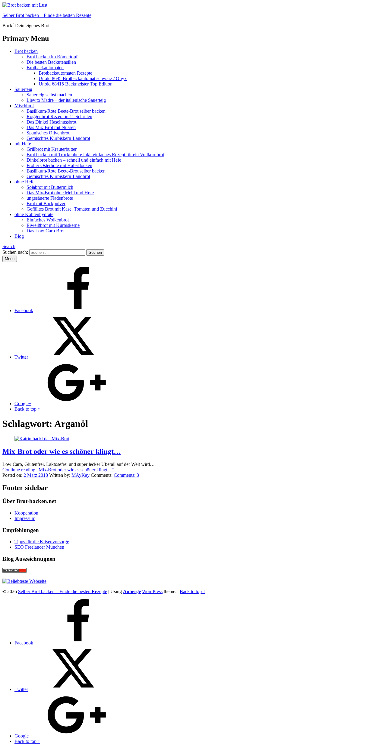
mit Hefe (22, 143)
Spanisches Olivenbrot (48, 132)
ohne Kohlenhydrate (33, 214)
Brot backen (26, 51)
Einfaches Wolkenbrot (48, 219)
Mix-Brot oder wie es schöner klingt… (61, 451)
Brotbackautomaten (45, 67)
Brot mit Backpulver (46, 203)
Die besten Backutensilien (51, 62)
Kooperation (26, 512)
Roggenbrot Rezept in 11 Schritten (59, 116)
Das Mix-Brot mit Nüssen (51, 127)
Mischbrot (24, 105)
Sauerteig (23, 89)
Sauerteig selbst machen (49, 94)
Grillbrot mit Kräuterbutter (52, 149)
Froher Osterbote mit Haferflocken (59, 165)
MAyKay (80, 475)
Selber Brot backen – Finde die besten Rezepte (46, 15)
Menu (9, 259)
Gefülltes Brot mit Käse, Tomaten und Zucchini (72, 208)
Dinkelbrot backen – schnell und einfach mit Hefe (74, 160)
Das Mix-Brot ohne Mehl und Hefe (60, 192)
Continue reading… (60, 469)
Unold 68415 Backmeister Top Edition (75, 83)
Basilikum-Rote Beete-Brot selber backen (66, 111)
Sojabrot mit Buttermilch (50, 187)
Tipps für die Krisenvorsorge (41, 541)
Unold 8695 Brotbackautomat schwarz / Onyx (83, 78)
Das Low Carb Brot (46, 230)
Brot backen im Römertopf (52, 56)
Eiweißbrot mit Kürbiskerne (53, 225)
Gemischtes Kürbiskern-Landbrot (58, 138)
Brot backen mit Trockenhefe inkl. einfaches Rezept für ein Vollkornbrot (95, 154)
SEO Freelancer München (39, 547)
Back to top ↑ (192, 591)
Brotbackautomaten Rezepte (65, 73)
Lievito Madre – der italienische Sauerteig (66, 100)
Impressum (24, 518)
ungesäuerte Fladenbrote (50, 198)
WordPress (152, 591)
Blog (19, 236)
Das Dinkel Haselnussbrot (51, 121)
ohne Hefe (24, 181)
